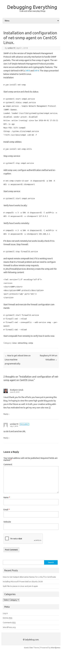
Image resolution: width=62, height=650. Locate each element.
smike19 (11, 48)
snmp (30, 343)
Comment (7, 464)
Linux (14, 343)
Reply (5, 414)
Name (6, 497)
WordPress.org (9, 627)
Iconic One (28, 648)
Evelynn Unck (16, 390)
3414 (36, 70)
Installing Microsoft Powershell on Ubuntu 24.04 (23, 582)
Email (6, 509)
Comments (9, 622)
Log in (5, 613)
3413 (27, 70)
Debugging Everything (32, 7)
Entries (7, 618)
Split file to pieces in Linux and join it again (20, 586)
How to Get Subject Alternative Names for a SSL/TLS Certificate (29, 577)
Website (7, 522)
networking (22, 343)
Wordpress (55, 648)
